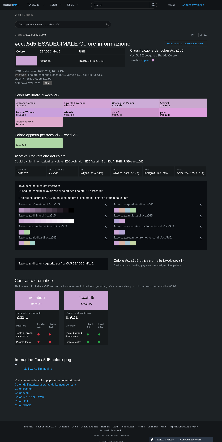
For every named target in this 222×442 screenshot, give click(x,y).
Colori (53, 4)
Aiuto (163, 427)
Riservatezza (127, 427)
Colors (11, 5)
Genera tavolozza (193, 4)
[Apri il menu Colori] (61, 5)
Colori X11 (21, 401)
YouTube (105, 435)
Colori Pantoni (24, 388)
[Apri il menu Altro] (43, 5)
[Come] (192, 35)
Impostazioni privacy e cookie (184, 427)
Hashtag (105, 427)
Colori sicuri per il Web (29, 397)
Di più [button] (70, 4)
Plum (47, 83)
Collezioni (64, 427)
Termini (141, 427)
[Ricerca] (153, 5)
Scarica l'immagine (39, 368)
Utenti (115, 427)
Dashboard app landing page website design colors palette (147, 265)
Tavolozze (33, 4)
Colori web (22, 392)
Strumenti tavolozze (46, 427)
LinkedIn (125, 435)
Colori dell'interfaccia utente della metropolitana (45, 384)
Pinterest (115, 435)
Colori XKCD (23, 405)
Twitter (96, 435)
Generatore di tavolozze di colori (185, 43)
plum (147, 60)
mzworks (118, 430)
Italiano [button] (171, 5)
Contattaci (153, 427)
